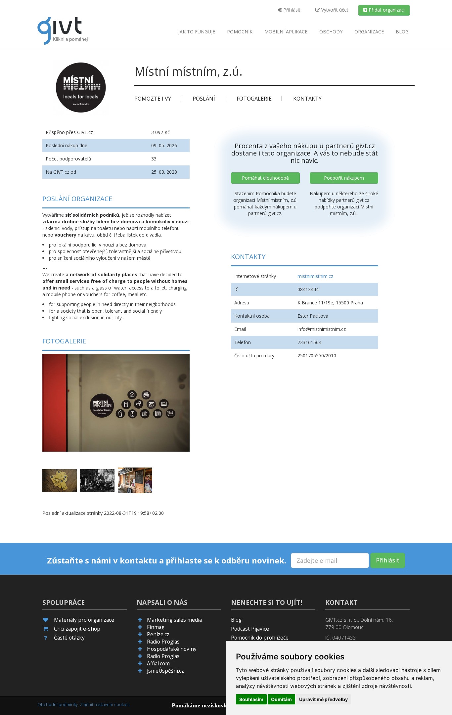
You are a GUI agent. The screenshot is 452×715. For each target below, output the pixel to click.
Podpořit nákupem (344, 178)
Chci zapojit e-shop (77, 628)
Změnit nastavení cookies (104, 704)
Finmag (155, 627)
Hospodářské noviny (172, 649)
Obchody (330, 31)
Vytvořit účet (334, 10)
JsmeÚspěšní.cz (165, 670)
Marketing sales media (174, 619)
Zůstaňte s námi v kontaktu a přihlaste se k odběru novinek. (166, 560)
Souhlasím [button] (251, 699)
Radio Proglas (163, 641)
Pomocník (239, 31)
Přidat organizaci (386, 10)
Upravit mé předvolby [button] (323, 699)
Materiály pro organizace (84, 619)
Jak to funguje (196, 31)
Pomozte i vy (152, 98)
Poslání (204, 98)
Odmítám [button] (281, 699)
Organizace (369, 31)
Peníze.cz (158, 634)
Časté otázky (69, 637)
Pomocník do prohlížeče (260, 637)
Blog (402, 31)
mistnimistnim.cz (315, 276)
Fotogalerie (254, 98)
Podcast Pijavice (250, 628)
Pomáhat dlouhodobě (265, 178)
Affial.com (158, 663)
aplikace (285, 31)
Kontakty (307, 98)
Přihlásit (291, 10)
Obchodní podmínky (57, 704)
